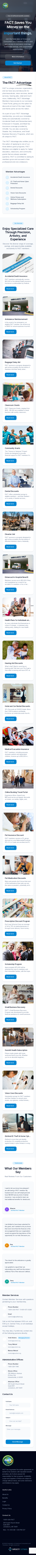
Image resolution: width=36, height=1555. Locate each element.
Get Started (18, 63)
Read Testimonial (18, 1197)
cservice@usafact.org (15, 1317)
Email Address (10, 1409)
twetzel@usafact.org (14, 1347)
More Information (18, 57)
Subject (8, 1417)
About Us (5, 1494)
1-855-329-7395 (13, 1366)
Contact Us (6, 1505)
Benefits (5, 1498)
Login (4, 1501)
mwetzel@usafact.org (14, 1353)
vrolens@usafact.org (14, 1340)
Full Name (9, 1401)
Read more (10, 289)
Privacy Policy (7, 1508)
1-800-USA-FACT (13, 1309)
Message (8, 1425)
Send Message (17, 1442)
